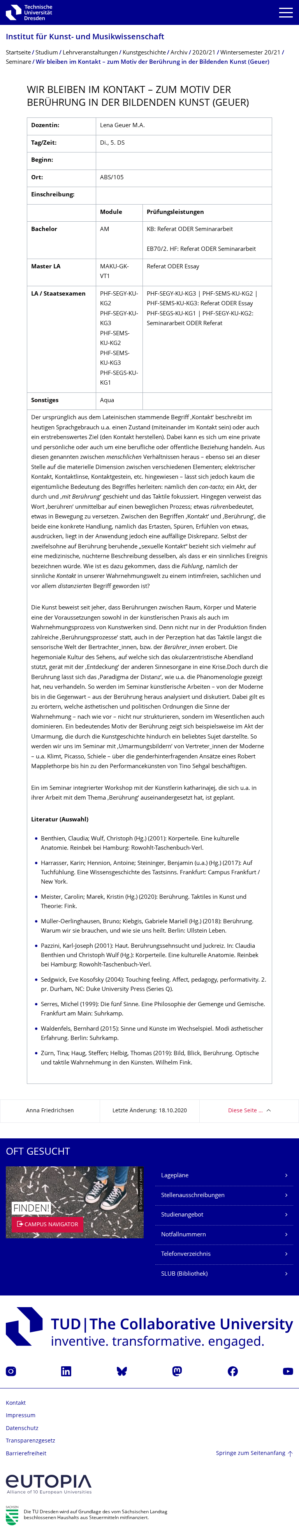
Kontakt (16, 1403)
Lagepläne (174, 1176)
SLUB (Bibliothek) (184, 1274)
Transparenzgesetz (30, 1441)
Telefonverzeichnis (186, 1254)
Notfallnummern (183, 1235)
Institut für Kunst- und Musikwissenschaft (85, 37)
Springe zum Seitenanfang (250, 1453)
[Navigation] (286, 13)
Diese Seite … (245, 1110)
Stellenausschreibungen (193, 1196)
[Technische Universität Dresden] (29, 12)
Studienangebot (182, 1215)
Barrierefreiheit (26, 1453)
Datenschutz (22, 1428)
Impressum (20, 1415)
